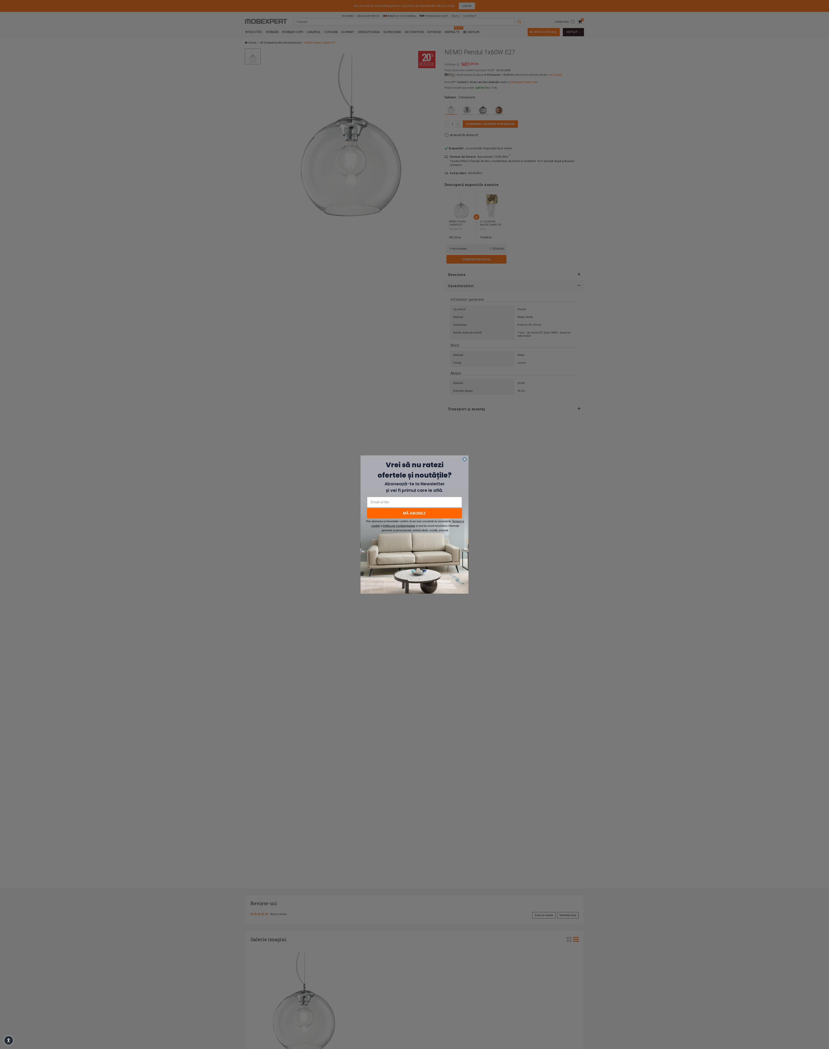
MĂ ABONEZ (414, 513)
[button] (8, 1040)
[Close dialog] (464, 459)
